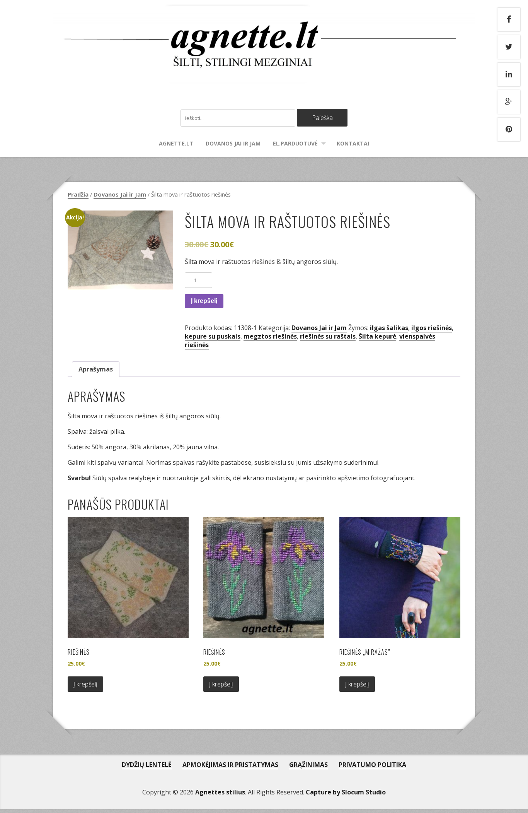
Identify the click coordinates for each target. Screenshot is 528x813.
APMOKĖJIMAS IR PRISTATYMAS (230, 764)
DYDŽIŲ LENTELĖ (147, 764)
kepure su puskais (212, 336)
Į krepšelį (204, 301)
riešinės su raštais (328, 336)
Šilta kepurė (377, 336)
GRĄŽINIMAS (308, 764)
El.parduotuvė (295, 143)
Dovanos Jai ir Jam (233, 143)
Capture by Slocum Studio (346, 792)
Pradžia (78, 194)
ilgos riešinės (431, 327)
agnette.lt (176, 143)
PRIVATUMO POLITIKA (372, 764)
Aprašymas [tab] (95, 369)
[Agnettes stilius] (264, 75)
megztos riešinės (270, 336)
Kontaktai (353, 143)
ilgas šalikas (389, 327)
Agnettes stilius (220, 792)
